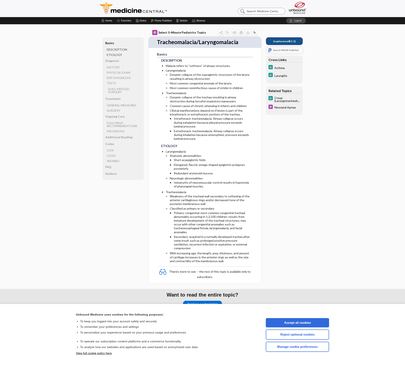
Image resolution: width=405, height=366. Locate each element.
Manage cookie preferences (297, 346)
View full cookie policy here (94, 353)
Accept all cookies (297, 322)
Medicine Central (152, 8)
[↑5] (284, 41)
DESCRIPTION (117, 49)
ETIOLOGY (114, 55)
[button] (199, 20)
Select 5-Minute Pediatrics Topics (182, 32)
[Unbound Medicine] (297, 7)
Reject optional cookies (297, 334)
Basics (109, 43)
